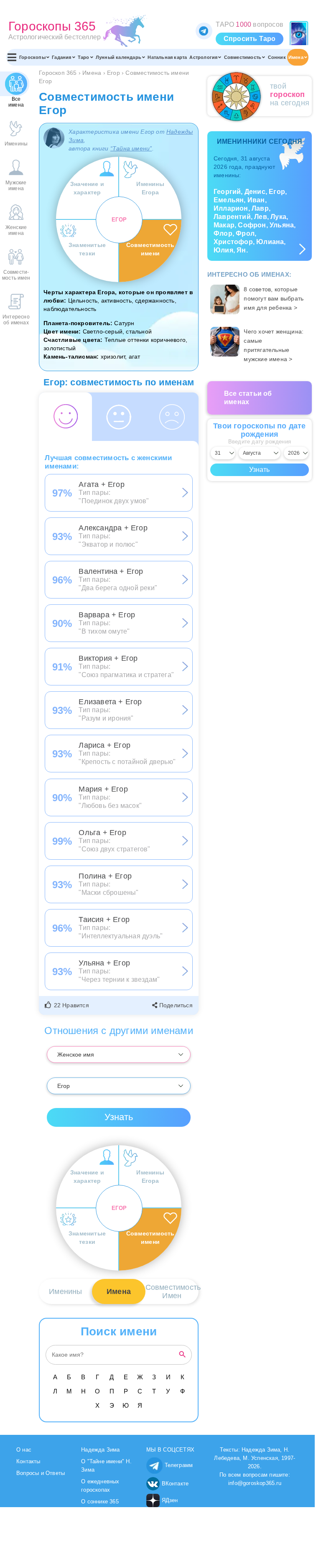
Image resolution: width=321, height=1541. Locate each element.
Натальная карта (167, 57)
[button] (68, 1005)
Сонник (277, 57)
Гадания (61, 57)
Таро (83, 57)
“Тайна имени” (131, 148)
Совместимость (243, 57)
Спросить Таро (250, 38)
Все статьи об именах (248, 397)
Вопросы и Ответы (40, 1473)
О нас (23, 1450)
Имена (295, 57)
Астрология (203, 57)
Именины (65, 1291)
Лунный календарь (118, 57)
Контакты (28, 1461)
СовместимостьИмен (172, 1291)
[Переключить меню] (12, 57)
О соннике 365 (100, 1501)
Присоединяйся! (204, 31)
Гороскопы (32, 57)
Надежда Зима (100, 1450)
